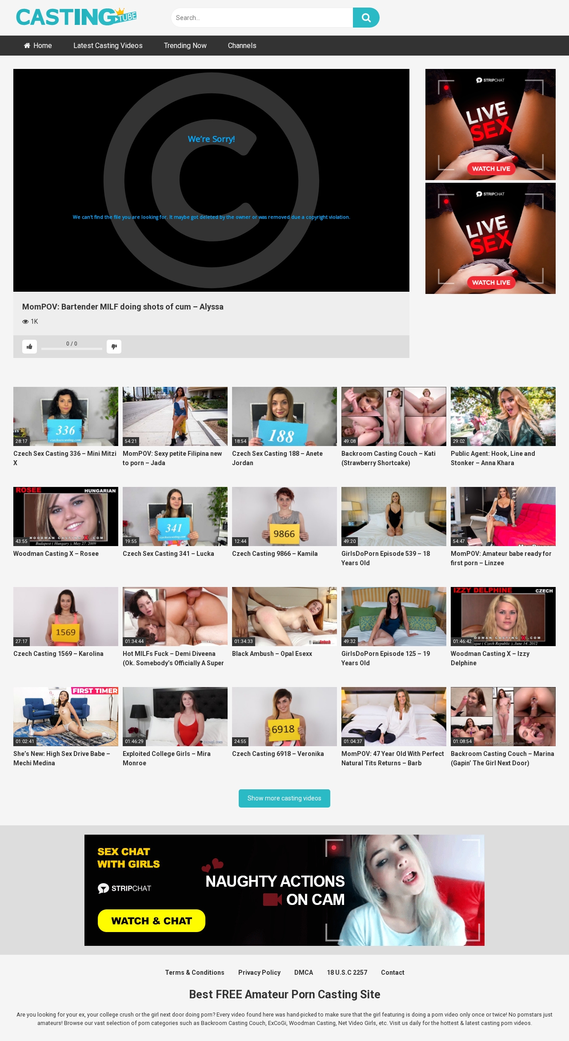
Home (42, 45)
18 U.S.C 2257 (347, 972)
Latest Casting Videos (108, 45)
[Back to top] (539, 1014)
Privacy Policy (259, 972)
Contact (393, 972)
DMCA (303, 972)
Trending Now (185, 45)
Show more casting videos (284, 798)
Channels (242, 45)
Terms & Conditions (194, 972)
